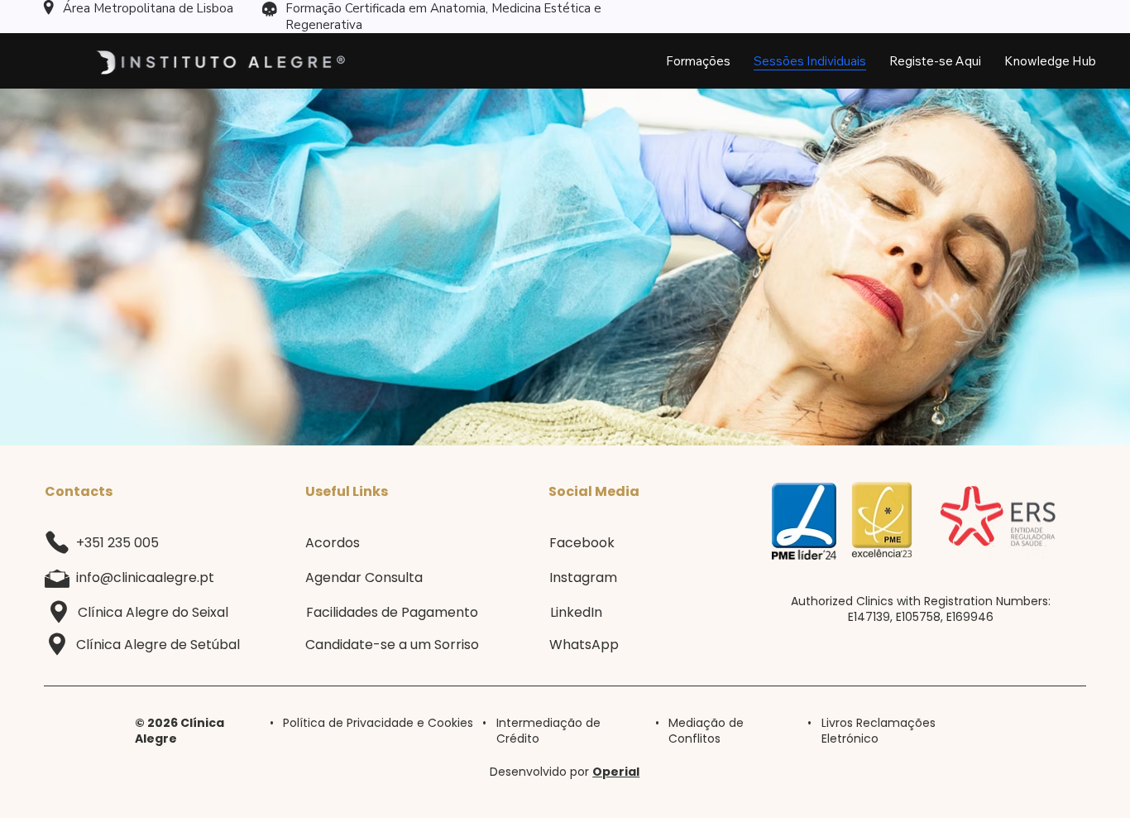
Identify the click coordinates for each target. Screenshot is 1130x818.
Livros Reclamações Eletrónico (878, 731)
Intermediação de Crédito (548, 731)
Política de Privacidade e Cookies (378, 723)
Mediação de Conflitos (706, 731)
